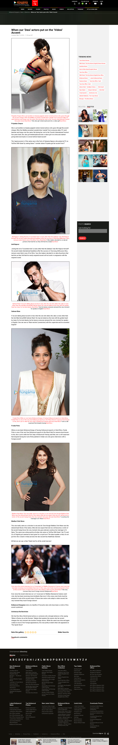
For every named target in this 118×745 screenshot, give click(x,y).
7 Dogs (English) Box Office (63, 682)
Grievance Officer (55, 734)
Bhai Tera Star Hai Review (32, 684)
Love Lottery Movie (15, 689)
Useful (78, 703)
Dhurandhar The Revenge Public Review (48, 686)
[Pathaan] (100, 161)
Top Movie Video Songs (48, 706)
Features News (83, 81)
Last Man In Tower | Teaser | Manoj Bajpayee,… (65, 708)
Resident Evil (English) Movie (15, 692)
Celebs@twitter (78, 709)
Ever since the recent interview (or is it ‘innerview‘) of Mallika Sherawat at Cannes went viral (39, 586)
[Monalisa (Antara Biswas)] (85, 130)
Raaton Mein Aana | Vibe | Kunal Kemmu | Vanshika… (65, 711)
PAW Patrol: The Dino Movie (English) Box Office (91, 75)
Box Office (61, 667)
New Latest (48, 703)
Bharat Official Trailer (79, 722)
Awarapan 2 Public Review (49, 675)
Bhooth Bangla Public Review (47, 683)
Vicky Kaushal (83, 93)
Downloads (96, 703)
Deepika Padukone (79, 674)
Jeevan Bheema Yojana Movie (16, 679)
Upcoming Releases (15, 720)
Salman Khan (77, 681)
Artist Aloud (77, 713)
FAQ (64, 734)
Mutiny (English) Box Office (63, 677)
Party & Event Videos (47, 711)
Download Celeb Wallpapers (94, 708)
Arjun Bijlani (82, 90)
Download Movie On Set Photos (96, 723)
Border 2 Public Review (48, 692)
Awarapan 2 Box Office (64, 692)
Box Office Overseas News (17, 717)
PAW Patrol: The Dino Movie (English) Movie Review (92, 63)
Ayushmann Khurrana (79, 685)
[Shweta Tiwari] (85, 115)
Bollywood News (83, 78)
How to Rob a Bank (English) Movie (88, 69)
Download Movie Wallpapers (94, 726)
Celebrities (24, 655)
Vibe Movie (13, 687)
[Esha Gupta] (100, 176)
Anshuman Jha (93, 93)
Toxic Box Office (83, 72)
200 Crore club (94, 680)
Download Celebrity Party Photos (96, 713)
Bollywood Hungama (14, 12)
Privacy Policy (26, 734)
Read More (28, 121)
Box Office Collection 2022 (97, 687)
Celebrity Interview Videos (48, 708)
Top (78, 666)
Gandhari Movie (83, 66)
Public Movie (46, 667)
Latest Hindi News (79, 706)
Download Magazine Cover (95, 720)
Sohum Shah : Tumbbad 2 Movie (87, 87)
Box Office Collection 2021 (97, 689)
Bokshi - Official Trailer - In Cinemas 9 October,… (65, 718)
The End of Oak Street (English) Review (31, 678)
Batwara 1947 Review (31, 675)
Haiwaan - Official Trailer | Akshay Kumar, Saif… (64, 724)
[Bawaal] (85, 145)
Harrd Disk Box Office (63, 680)
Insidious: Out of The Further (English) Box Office (63, 674)
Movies (12, 655)
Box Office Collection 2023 (97, 685)
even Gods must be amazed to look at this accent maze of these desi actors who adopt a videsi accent (41, 588)
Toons (27, 719)
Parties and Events (30, 708)
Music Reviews (78, 721)
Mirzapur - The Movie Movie (86, 98)
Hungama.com (78, 711)
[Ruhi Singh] (100, 130)
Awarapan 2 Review (31, 680)
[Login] (101, 3)
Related (81, 107)
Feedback (36, 734)
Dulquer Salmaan (92, 90)
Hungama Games (78, 715)
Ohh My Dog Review (31, 682)
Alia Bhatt (101, 90)
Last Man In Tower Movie (16, 682)
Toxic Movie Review (84, 60)
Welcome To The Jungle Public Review (48, 680)
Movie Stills (29, 713)
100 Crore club (94, 678)
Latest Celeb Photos (31, 709)
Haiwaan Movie (14, 684)
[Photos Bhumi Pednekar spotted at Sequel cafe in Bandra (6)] (85, 176)
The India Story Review (32, 692)
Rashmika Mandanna (79, 680)
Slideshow (27, 12)
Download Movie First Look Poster (96, 717)
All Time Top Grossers (96, 674)
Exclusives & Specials (47, 713)
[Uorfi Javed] (100, 115)
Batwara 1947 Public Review (47, 673)
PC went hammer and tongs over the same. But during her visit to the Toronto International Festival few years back (40, 119)
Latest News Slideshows (16, 719)
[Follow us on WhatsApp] (82, 4)
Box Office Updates (15, 713)
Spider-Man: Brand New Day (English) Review (32, 687)
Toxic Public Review (47, 670)
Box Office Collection (95, 670)
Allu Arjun (76, 676)
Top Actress (93, 683)
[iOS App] (108, 733)
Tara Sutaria (77, 687)
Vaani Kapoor (77, 678)
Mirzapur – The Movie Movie (15, 676)
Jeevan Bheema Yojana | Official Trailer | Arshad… (64, 715)
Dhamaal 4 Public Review (48, 677)
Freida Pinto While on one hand (22, 418)
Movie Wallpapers (30, 717)
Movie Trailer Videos (47, 709)
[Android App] (105, 733)
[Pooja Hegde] (100, 145)
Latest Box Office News (16, 711)
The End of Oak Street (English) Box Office (63, 696)
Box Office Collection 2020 (97, 691)
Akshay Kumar (78, 669)
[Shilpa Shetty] (85, 161)
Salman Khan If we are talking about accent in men (27, 304)
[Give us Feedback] (95, 4)
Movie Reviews (14, 722)
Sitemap (76, 717)
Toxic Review (29, 670)
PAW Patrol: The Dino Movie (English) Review (32, 673)
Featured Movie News (15, 709)
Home (10, 734)
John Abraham (78, 683)
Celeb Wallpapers (30, 711)
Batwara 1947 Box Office (64, 693)
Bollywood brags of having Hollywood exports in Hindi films (50, 418)
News (22, 12)
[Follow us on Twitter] (86, 3)
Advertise (17, 734)
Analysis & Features (95, 672)
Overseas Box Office (95, 676)
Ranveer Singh (78, 672)
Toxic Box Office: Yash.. (95, 81)
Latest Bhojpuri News (79, 708)
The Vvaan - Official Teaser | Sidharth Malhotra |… (65, 721)
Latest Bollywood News (96, 78)
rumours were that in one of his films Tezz (26, 240)
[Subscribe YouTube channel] (89, 4)
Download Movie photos (96, 711)
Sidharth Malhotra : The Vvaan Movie (88, 95)
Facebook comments (19, 637)
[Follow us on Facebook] (79, 3)
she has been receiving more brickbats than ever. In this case (40, 587)
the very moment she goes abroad (42, 517)
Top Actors (93, 681)
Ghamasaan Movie (15, 686)
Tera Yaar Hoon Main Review (31, 690)
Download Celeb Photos (96, 706)
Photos (90, 107)
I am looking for (84, 228)
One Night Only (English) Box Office (64, 686)
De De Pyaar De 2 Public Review (48, 694)
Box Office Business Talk (16, 715)
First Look (28, 715)
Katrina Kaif (77, 670)
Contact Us (45, 734)
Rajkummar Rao (78, 689)
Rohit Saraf (101, 87)
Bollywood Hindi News (16, 724)
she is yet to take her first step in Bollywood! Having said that (35, 421)
